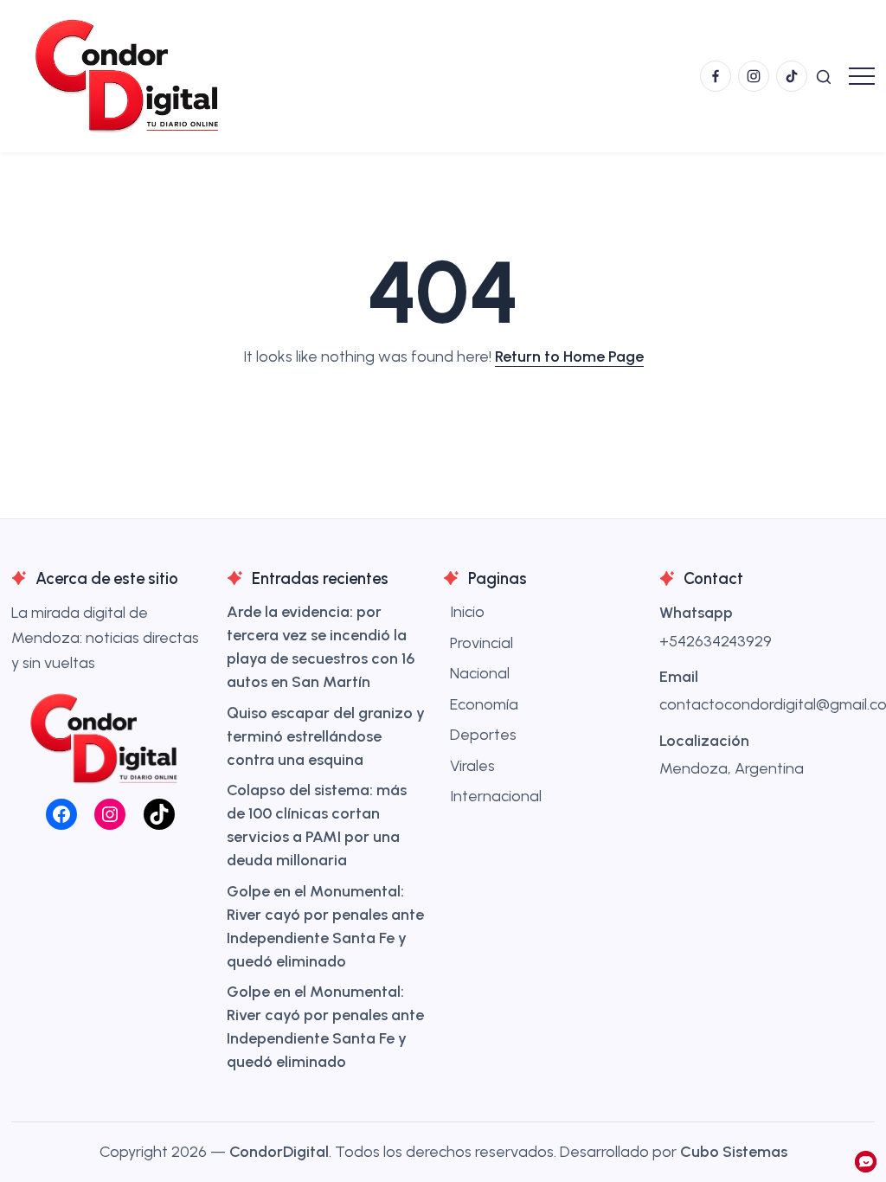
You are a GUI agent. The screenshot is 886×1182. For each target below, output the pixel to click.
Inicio (467, 611)
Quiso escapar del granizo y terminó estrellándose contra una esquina (326, 736)
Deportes (483, 734)
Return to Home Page (569, 356)
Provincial (481, 642)
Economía (484, 704)
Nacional (480, 673)
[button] (823, 75)
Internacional (496, 796)
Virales (472, 765)
